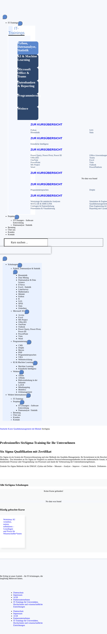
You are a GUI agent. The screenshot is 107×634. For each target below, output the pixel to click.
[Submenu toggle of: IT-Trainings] (20, 23)
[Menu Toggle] (5, 17)
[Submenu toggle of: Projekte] (17, 217)
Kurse (10, 429)
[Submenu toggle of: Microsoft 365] (27, 311)
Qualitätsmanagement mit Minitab (27, 429)
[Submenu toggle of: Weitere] (21, 372)
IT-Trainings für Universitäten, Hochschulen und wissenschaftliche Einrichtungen (28, 604)
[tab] (27, 48)
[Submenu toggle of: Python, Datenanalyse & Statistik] (15, 272)
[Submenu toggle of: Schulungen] (20, 265)
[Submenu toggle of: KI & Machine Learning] (35, 363)
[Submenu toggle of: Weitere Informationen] (28, 395)
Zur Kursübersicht (46, 124)
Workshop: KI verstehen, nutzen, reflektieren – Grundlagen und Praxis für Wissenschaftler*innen (12, 526)
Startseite (3, 429)
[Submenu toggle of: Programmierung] (29, 342)
